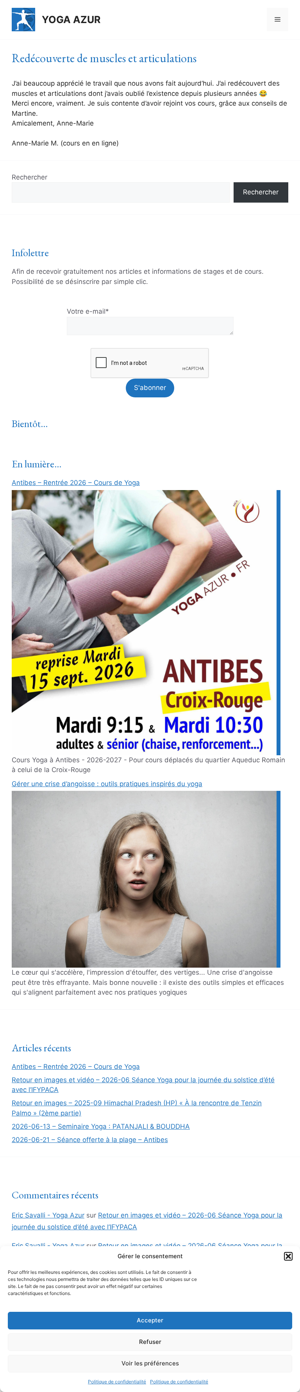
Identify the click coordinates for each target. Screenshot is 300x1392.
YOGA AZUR (71, 19)
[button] (288, 1256)
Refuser (150, 1341)
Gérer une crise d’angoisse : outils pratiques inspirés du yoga (107, 784)
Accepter (150, 1320)
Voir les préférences (150, 1363)
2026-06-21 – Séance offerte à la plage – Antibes (90, 1140)
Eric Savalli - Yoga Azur (48, 1215)
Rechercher (29, 177)
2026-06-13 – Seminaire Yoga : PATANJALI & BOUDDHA (101, 1126)
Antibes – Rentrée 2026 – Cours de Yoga (76, 483)
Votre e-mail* (88, 311)
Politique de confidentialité (117, 1382)
